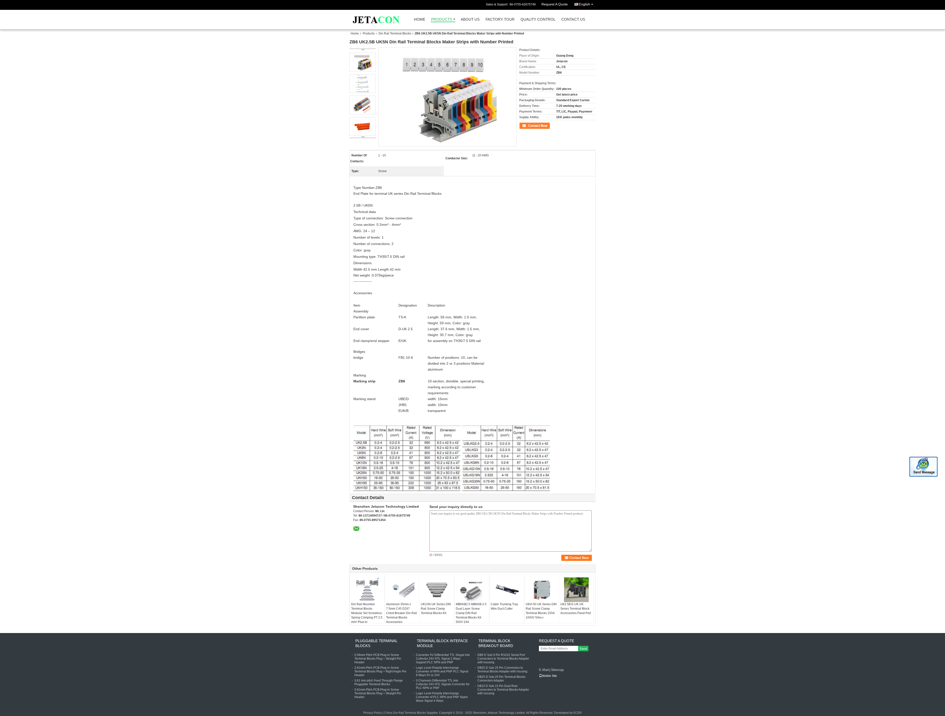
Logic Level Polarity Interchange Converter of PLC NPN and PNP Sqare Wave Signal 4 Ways (442, 697)
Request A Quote (554, 4)
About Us (470, 19)
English (584, 4)
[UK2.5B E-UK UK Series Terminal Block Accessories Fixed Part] (576, 589)
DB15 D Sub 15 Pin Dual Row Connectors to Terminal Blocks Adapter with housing (503, 689)
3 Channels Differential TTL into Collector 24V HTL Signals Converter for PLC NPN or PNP (443, 684)
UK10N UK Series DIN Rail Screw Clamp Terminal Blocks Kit (436, 608)
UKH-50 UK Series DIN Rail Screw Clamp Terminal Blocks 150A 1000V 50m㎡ (541, 610)
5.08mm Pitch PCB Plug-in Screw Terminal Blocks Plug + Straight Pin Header (377, 658)
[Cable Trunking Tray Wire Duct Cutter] (506, 589)
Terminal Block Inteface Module (442, 643)
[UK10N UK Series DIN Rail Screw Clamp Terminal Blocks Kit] (437, 589)
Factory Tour (500, 19)
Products (441, 19)
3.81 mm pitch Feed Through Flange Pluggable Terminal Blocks (378, 682)
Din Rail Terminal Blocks (394, 33)
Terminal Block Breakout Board (495, 643)
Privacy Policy (372, 713)
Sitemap (557, 670)
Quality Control (537, 19)
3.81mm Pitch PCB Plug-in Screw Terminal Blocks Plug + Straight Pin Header (377, 693)
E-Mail (544, 670)
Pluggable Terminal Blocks (376, 643)
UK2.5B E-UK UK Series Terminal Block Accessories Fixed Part (575, 608)
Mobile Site (549, 676)
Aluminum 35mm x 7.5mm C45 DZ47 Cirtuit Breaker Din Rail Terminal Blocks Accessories (401, 613)
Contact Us (573, 19)
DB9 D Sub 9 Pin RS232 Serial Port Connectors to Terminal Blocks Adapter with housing (503, 658)
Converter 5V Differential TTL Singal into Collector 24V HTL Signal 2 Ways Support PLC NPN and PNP (443, 658)
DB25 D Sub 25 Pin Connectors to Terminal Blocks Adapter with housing (502, 669)
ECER (577, 713)
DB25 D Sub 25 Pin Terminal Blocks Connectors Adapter (501, 678)
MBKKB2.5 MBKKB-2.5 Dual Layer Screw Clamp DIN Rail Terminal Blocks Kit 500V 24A (471, 613)
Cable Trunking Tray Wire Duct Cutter (504, 606)
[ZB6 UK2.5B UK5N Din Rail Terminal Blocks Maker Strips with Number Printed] (362, 62)
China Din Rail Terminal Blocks (405, 713)
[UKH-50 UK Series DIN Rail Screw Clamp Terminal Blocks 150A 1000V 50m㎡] (541, 589)
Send (583, 649)
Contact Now (527, 125)
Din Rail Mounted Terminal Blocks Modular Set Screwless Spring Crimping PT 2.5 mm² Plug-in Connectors (366, 615)
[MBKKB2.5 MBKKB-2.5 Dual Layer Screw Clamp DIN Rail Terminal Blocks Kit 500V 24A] (472, 589)
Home (419, 19)
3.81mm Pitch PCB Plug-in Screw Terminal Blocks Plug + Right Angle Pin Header (380, 671)
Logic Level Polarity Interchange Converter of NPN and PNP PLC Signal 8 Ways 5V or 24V (442, 671)
